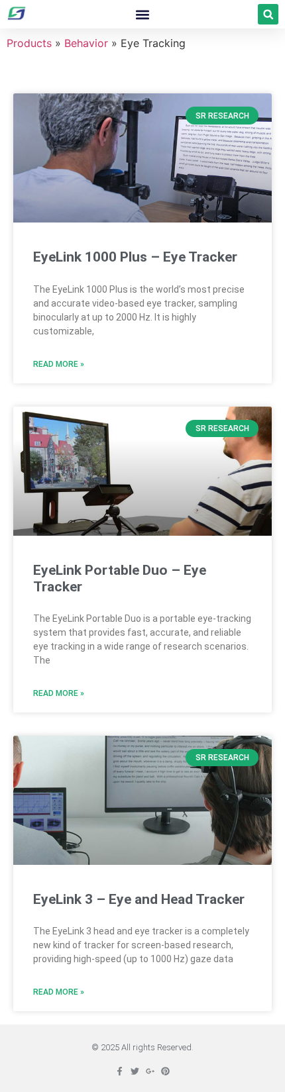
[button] (142, 14)
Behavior (86, 43)
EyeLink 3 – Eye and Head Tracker (139, 899)
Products (29, 43)
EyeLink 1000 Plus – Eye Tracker (135, 257)
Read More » (58, 364)
